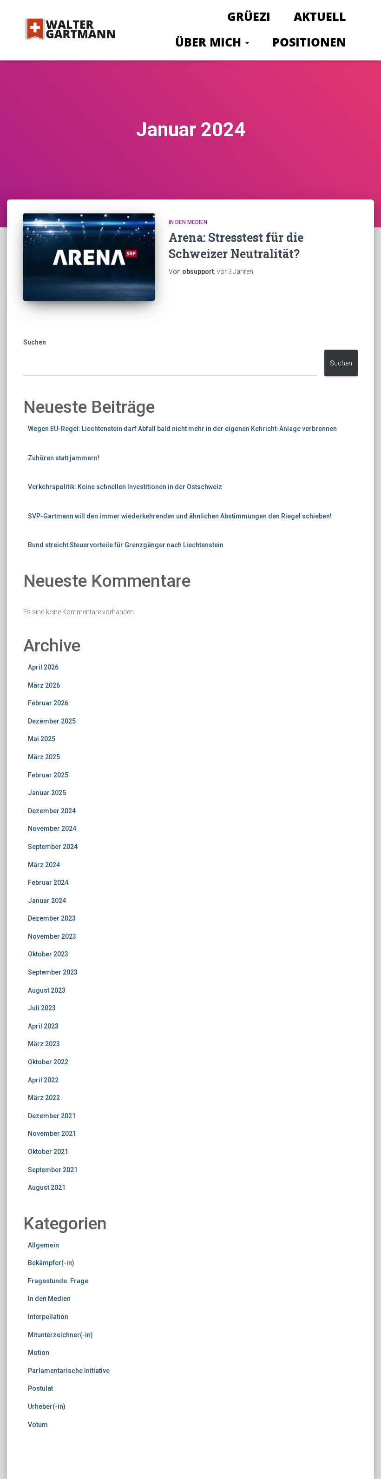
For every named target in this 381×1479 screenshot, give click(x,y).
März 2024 (44, 865)
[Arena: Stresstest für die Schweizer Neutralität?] (89, 257)
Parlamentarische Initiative (69, 1370)
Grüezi (248, 16)
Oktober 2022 (48, 1062)
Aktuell (320, 16)
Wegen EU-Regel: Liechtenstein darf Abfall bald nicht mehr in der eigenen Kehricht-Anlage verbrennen (182, 428)
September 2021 (53, 1170)
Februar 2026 (48, 703)
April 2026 (43, 667)
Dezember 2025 (52, 721)
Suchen (34, 342)
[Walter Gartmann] (69, 30)
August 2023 (47, 990)
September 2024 (53, 846)
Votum (38, 1424)
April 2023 (43, 1026)
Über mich (209, 42)
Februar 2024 (48, 882)
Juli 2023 (42, 1008)
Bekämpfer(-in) (51, 1263)
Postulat (40, 1388)
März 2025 (44, 757)
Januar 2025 (47, 792)
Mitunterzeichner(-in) (60, 1335)
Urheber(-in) (47, 1406)
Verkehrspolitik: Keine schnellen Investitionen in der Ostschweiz (125, 487)
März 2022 (44, 1097)
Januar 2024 (47, 900)
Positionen (309, 42)
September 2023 (53, 972)
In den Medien (188, 222)
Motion (38, 1352)
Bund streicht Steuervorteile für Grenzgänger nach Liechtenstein (125, 545)
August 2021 (47, 1187)
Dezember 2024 (52, 811)
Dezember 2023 (52, 918)
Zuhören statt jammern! (63, 458)
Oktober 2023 (48, 954)
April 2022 (43, 1080)
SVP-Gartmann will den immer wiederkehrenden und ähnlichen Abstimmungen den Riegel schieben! (180, 516)
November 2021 (52, 1133)
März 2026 (44, 685)
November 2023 (52, 936)
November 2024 (52, 828)
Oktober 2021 (48, 1151)
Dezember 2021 (52, 1116)
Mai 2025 (41, 739)
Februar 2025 (48, 775)
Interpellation (48, 1316)
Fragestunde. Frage (58, 1281)
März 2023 (44, 1044)
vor (235, 271)
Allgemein (43, 1245)
